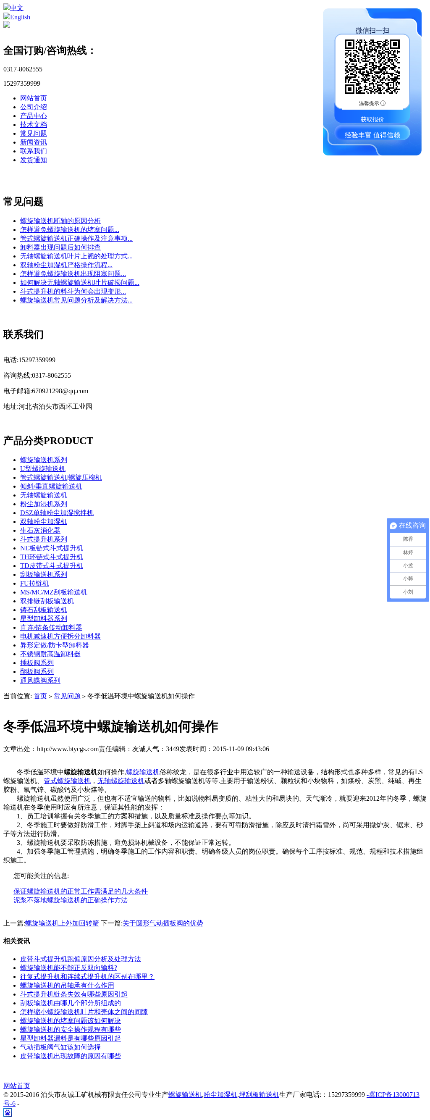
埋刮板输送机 (259, 1094)
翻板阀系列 (37, 671)
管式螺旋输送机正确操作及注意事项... (76, 238)
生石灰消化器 (40, 530)
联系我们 (33, 151)
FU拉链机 (34, 583)
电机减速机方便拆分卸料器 (60, 636)
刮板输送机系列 (43, 574)
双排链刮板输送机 (47, 601)
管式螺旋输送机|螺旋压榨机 (61, 477)
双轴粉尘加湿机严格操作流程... (66, 264)
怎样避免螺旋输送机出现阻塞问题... (73, 273)
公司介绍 (33, 106)
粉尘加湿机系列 (43, 503)
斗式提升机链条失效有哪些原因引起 (74, 994)
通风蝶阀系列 (40, 680)
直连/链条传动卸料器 (51, 627)
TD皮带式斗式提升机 (51, 565)
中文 (17, 7)
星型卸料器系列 (43, 618)
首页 (40, 695)
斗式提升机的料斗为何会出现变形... (73, 291)
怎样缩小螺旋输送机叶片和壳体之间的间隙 (84, 1011)
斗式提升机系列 (43, 539)
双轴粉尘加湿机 (43, 521)
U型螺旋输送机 (43, 468)
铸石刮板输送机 (43, 609)
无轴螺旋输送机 (43, 495)
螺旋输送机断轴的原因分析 (60, 220)
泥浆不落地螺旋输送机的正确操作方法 (70, 900)
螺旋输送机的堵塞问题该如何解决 (70, 1020)
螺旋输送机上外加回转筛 (62, 923)
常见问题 (33, 133)
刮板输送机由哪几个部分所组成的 (70, 1003)
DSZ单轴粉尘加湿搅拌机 (57, 512)
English (20, 17)
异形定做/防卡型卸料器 (54, 645)
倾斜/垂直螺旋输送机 (51, 486)
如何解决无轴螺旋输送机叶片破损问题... (79, 282)
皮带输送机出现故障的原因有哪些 (70, 1056)
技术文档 (33, 124)
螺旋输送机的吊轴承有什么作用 (67, 985)
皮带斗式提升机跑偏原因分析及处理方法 (80, 958)
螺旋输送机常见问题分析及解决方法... (76, 300)
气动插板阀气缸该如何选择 (60, 1047)
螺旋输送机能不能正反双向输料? (68, 967)
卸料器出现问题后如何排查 (60, 247)
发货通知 (33, 159)
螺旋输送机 (143, 772)
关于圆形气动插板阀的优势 (163, 923)
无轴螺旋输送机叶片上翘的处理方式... (76, 256)
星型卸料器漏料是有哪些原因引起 (70, 1038)
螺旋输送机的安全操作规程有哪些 (70, 1029)
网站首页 (33, 98)
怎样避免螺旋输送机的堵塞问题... (69, 229)
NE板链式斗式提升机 (51, 548)
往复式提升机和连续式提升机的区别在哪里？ (87, 976)
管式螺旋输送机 (67, 780)
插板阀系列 (37, 662)
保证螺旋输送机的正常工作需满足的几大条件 (80, 891)
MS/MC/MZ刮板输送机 (53, 592)
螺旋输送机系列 (43, 459)
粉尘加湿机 (220, 1094)
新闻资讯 (33, 142)
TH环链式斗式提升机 (51, 556)
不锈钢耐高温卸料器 (50, 653)
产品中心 (33, 115)
